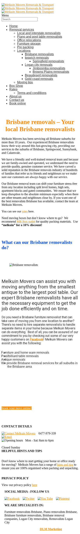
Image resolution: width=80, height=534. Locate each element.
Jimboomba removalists (49, 68)
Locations (23, 50)
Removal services (21, 29)
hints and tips (65, 464)
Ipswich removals (37, 57)
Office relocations (29, 40)
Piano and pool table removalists (39, 36)
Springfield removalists (48, 61)
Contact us (16, 100)
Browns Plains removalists (51, 71)
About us (15, 96)
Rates (13, 89)
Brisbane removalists (39, 54)
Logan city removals (38, 64)
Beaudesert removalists (41, 75)
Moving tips (25, 82)
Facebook (36, 339)
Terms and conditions (31, 92)
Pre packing (25, 47)
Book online (17, 103)
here (34, 485)
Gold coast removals (39, 78)
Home (13, 26)
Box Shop (16, 85)
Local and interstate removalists (39, 33)
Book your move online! (17, 408)
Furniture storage (29, 43)
